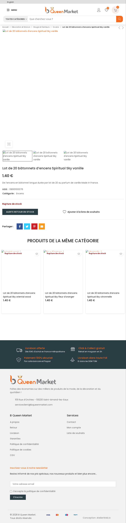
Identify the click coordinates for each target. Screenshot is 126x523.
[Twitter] (27, 226)
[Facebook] (20, 226)
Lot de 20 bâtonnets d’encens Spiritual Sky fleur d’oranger (61, 294)
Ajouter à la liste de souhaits (83, 211)
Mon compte (74, 427)
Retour (13, 427)
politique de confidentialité (41, 491)
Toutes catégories (15, 19)
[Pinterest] (34, 226)
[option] (17, 156)
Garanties (15, 438)
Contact (71, 422)
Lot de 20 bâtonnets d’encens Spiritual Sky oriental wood (19, 294)
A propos (14, 422)
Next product (123, 27)
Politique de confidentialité (24, 444)
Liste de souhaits (76, 433)
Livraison (14, 433)
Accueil (5, 27)
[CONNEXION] (98, 10)
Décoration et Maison (21, 27)
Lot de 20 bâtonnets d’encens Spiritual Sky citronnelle (103, 294)
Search (119, 19)
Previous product (119, 27)
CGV (12, 455)
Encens (56, 27)
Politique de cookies (20, 449)
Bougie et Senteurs (41, 27)
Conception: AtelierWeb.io (97, 517)
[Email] (42, 226)
